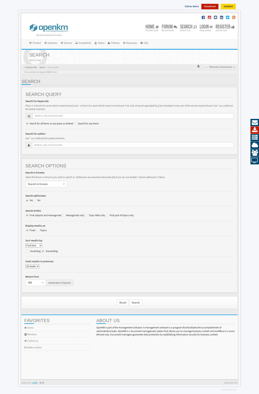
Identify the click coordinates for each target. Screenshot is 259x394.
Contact (228, 6)
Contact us (32, 340)
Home (150, 27)
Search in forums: (35, 172)
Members (32, 334)
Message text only (75, 215)
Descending (52, 251)
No (39, 200)
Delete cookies (34, 347)
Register (223, 27)
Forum (167, 27)
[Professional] (254, 138)
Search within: (33, 210)
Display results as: (35, 225)
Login (205, 27)
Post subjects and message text (45, 215)
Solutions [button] (52, 43)
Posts (32, 230)
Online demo (192, 6)
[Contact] (254, 122)
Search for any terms (88, 123)
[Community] (254, 153)
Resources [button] (131, 43)
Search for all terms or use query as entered (51, 123)
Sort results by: (33, 240)
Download (210, 6)
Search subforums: (35, 195)
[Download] (254, 130)
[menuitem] (83, 43)
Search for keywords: (37, 101)
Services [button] (68, 43)
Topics (43, 230)
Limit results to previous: (39, 261)
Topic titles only (97, 215)
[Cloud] (254, 145)
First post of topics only (122, 215)
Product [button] (36, 43)
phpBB (35, 383)
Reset (122, 302)
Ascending (35, 251)
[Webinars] (254, 160)
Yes (31, 200)
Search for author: (35, 133)
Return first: (32, 276)
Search (186, 27)
